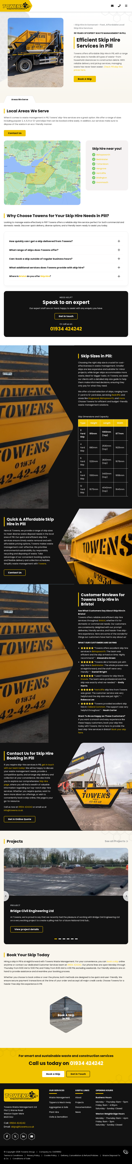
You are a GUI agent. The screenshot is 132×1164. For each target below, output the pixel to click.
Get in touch (66, 316)
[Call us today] (119, 6)
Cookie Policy (50, 1155)
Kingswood (93, 398)
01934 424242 (66, 329)
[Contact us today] (112, 6)
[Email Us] (32, 1136)
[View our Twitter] (15, 1136)
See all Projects (115, 841)
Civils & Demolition (58, 1116)
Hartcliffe (101, 173)
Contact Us (15, 133)
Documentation (83, 1107)
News (78, 1112)
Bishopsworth (103, 154)
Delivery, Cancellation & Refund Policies (79, 1155)
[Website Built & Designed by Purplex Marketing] (125, 1152)
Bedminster (102, 159)
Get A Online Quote (19, 819)
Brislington (101, 177)
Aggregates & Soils (58, 1107)
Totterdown (102, 164)
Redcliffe (116, 394)
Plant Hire (54, 1112)
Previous (6, 896)
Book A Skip (85, 79)
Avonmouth (102, 182)
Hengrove (101, 168)
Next (125, 896)
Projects (79, 1102)
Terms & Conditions (13, 1155)
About (78, 1097)
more (122, 398)
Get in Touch (78, 1074)
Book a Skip (53, 1074)
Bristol (102, 620)
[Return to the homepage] (17, 6)
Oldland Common (96, 706)
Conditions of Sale (21, 1158)
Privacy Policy (33, 1155)
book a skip (112, 961)
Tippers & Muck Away (60, 1102)
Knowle (84, 679)
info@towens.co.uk (13, 810)
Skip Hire (45, 276)
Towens (42, 563)
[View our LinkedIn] (23, 1136)
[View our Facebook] (7, 1136)
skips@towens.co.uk (22, 1126)
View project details (26, 929)
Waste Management (59, 1097)
